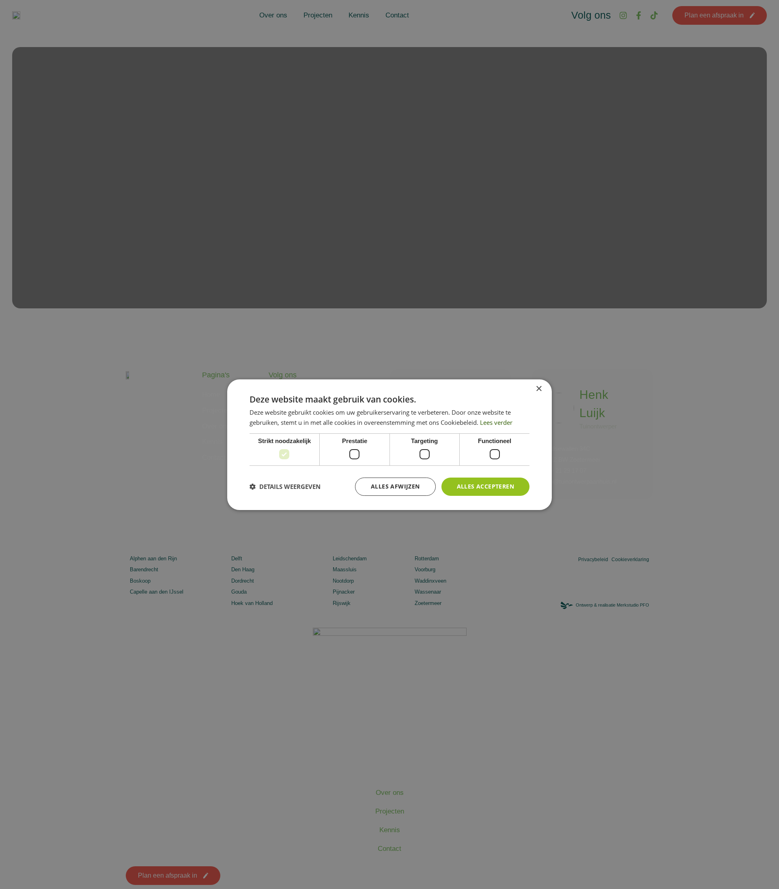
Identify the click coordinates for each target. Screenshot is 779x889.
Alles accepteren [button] (485, 486)
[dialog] (389, 444)
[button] (285, 486)
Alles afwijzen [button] (395, 486)
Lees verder (496, 422)
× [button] (539, 388)
